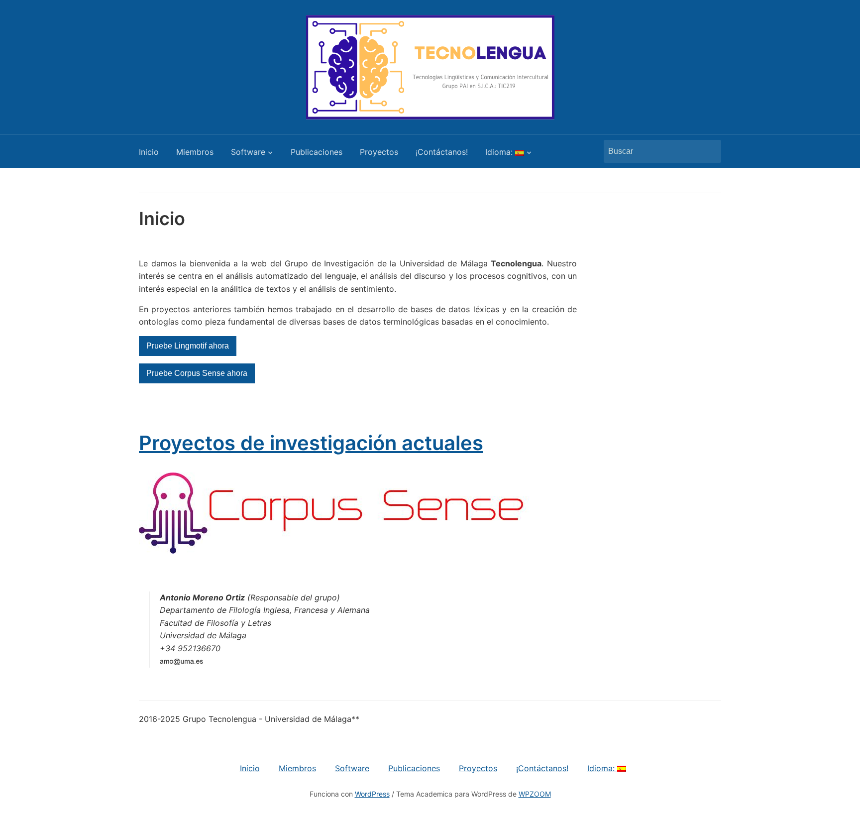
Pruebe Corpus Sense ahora (196, 373)
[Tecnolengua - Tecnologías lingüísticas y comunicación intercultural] (430, 66)
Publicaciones (316, 152)
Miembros (195, 152)
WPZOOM (535, 794)
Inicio (149, 152)
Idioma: (500, 152)
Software (248, 152)
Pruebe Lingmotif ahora (187, 346)
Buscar (708, 151)
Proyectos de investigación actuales (311, 443)
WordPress (372, 794)
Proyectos (379, 152)
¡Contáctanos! (442, 152)
